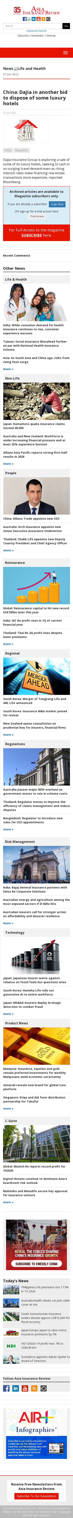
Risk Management (20, 841)
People (10, 473)
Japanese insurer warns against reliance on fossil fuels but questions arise (34, 980)
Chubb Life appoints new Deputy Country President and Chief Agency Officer (35, 541)
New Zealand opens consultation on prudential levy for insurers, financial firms (34, 725)
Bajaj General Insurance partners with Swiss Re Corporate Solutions (35, 889)
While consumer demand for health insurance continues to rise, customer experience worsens (33, 329)
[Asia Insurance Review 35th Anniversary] (36, 9)
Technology (14, 932)
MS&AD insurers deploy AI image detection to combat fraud (32, 1005)
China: (10, 92)
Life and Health (31, 68)
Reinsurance (15, 562)
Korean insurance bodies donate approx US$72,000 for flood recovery (45, 1318)
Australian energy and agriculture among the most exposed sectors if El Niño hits (36, 902)
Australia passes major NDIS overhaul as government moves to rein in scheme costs (35, 791)
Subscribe (23, 35)
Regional (12, 653)
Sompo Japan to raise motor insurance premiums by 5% (44, 1332)
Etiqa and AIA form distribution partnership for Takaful (34, 1099)
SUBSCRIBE (31, 235)
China (8, 150)
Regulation (21, 150)
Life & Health (16, 279)
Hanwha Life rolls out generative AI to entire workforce (28, 992)
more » (8, 369)
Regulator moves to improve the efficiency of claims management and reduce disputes (36, 806)
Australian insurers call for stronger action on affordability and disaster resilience (34, 914)
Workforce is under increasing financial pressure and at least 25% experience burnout (34, 440)
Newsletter (37, 35)
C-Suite (11, 1121)
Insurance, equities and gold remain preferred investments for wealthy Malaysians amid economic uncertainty (34, 1073)
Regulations (15, 744)
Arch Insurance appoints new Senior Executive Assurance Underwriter (32, 529)
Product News (16, 1023)
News (8, 68)
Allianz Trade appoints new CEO (31, 518)
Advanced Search (36, 31)
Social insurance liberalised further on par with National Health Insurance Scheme (35, 345)
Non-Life (12, 378)
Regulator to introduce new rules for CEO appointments (33, 820)
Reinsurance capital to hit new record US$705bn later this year (36, 610)
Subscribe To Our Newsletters (36, 1496)
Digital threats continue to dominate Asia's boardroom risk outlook (35, 1181)
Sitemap (51, 35)
